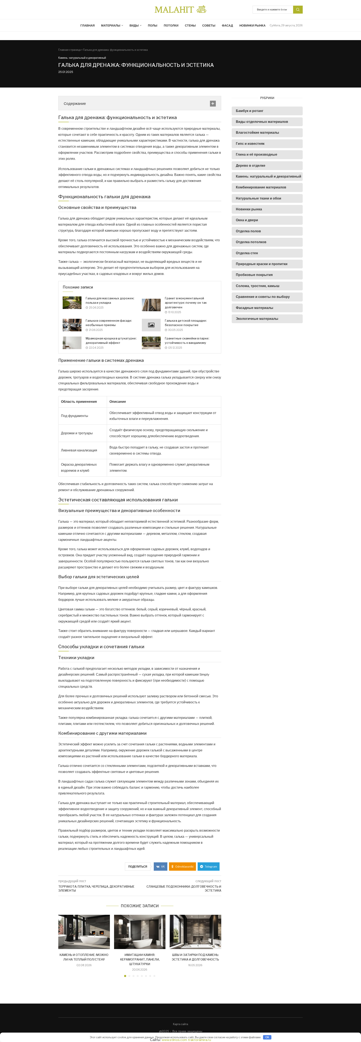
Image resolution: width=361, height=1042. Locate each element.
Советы (208, 25)
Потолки (171, 25)
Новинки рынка (252, 25)
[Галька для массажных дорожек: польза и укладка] (72, 302)
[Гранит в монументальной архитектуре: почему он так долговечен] (151, 305)
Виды (134, 25)
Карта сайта (180, 1024)
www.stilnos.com (174, 1040)
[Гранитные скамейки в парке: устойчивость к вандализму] (151, 343)
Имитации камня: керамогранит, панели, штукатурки (139, 959)
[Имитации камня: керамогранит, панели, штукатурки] (140, 932)
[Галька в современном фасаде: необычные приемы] (72, 325)
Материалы (110, 25)
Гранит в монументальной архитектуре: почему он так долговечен (186, 302)
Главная (87, 25)
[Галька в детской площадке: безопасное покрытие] (151, 325)
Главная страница (69, 50)
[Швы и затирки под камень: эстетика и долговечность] (195, 932)
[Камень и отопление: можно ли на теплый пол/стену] (84, 932)
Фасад (227, 25)
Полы (152, 25)
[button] (63, 945)
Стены (190, 25)
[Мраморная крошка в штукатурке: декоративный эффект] (72, 343)
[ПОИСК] (298, 10)
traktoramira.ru (199, 1040)
